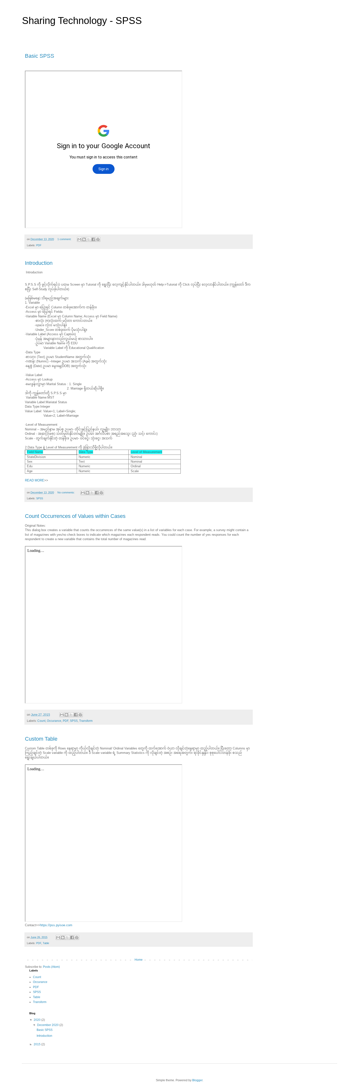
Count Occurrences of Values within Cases (75, 516)
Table (46, 943)
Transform (86, 721)
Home (139, 959)
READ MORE (34, 480)
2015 (37, 1044)
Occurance (54, 721)
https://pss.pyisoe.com (56, 925)
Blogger (197, 1080)
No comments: (66, 492)
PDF (39, 245)
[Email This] (79, 239)
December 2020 (48, 1025)
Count (41, 721)
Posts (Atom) (51, 967)
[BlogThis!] (84, 239)
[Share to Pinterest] (97, 239)
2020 (37, 1020)
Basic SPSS (39, 56)
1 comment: (64, 239)
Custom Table (41, 739)
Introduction (39, 263)
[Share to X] (88, 239)
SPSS (39, 498)
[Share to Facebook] (93, 239)
